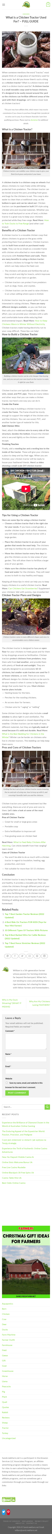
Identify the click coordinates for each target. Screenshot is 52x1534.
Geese (5, 1355)
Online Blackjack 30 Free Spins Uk (18, 1173)
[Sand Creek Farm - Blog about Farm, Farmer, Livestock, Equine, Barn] (26, 4)
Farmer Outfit (8, 1340)
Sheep (5, 1423)
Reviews (6, 1418)
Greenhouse (7, 1371)
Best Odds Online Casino (13, 1183)
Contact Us (31, 1523)
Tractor (5, 1428)
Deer (4, 1324)
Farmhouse (7, 1345)
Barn (4, 1309)
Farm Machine (8, 1335)
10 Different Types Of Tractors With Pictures (26, 930)
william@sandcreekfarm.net (26, 1530)
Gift (4, 1361)
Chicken (26, 14)
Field (4, 1350)
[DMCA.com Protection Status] (8, 1499)
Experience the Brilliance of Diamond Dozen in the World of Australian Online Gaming (25, 1124)
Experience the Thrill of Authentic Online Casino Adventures (24, 1150)
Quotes (5, 1407)
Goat (4, 1366)
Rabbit (5, 1412)
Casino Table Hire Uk (11, 1178)
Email (8, 1067)
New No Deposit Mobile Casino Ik (18, 1157)
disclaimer (34, 120)
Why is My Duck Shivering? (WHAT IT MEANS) (11, 1003)
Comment (10, 1031)
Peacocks (6, 1386)
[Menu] (3, 4)
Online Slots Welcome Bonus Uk (17, 1162)
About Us (20, 1523)
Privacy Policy (41, 1521)
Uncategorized (9, 1438)
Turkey (5, 1433)
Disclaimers (27, 1521)
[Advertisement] (26, 1205)
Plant (4, 1397)
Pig (3, 1392)
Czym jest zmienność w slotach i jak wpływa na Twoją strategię (24, 1142)
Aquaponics (7, 1304)
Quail (4, 1402)
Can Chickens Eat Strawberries (22, 588)
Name (8, 1054)
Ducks (5, 1330)
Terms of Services (11, 1521)
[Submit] (47, 1107)
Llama (4, 1381)
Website (8, 1079)
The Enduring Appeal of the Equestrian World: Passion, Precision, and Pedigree (23, 1133)
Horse (5, 1376)
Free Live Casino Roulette (13, 1167)
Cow (4, 1319)
